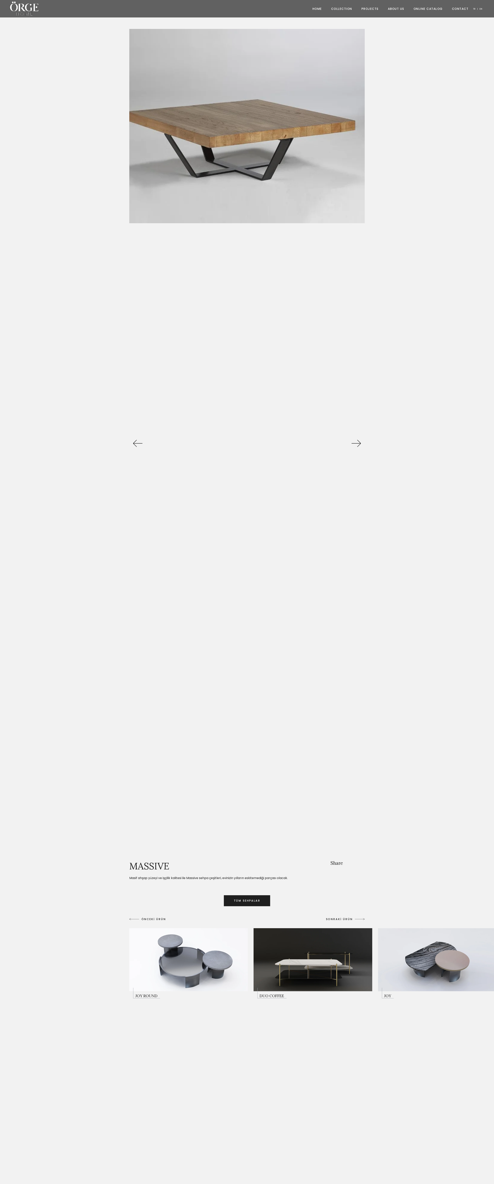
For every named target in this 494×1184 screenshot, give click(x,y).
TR (474, 8)
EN (481, 8)
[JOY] (388, 993)
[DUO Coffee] (313, 963)
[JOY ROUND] (188, 963)
